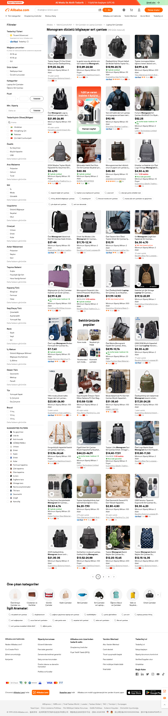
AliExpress (46, 704)
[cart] (132, 10)
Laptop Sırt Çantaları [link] (114, 25)
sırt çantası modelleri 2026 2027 (23, 626)
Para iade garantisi (45, 649)
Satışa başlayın (141, 649)
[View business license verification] (107, 712)
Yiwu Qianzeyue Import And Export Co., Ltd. (147, 75)
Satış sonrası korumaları (47, 659)
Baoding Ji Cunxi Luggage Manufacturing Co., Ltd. (89, 250)
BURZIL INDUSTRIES (85, 181)
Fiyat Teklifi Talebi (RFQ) (80, 652)
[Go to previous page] (93, 576)
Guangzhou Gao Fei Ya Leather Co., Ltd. (118, 77)
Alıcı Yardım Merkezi (111, 644)
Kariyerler (9, 659)
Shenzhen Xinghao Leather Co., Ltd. (118, 126)
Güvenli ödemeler (45, 644)
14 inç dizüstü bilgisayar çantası (62, 199)
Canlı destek (108, 649)
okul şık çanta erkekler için (131, 193)
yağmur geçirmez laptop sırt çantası (65, 615)
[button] (99, 10)
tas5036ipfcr (91, 615)
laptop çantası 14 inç (144, 615)
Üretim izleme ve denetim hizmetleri (48, 665)
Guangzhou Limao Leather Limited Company (60, 413)
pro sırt (127, 615)
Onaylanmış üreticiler (79, 647)
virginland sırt (40, 615)
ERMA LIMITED (112, 409)
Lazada (84, 704)
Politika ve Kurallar (45, 672)
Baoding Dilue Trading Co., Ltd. (89, 309)
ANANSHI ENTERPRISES (116, 179)
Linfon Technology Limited (146, 131)
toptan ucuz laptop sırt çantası (88, 193)
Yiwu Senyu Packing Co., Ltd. (88, 413)
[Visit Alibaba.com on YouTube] (158, 674)
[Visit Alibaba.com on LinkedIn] (142, 674)
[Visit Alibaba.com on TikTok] (163, 674)
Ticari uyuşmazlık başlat (112, 654)
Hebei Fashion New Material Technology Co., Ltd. (118, 361)
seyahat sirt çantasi (81, 620)
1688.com (57, 704)
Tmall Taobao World (71, 704)
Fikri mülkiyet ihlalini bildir (113, 664)
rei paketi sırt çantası (19, 615)
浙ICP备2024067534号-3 (151, 712)
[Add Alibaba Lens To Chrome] (40, 692)
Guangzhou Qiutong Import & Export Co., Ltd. (60, 78)
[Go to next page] (114, 576)
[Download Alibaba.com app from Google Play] (154, 692)
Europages (122, 704)
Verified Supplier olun (144, 659)
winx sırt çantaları (102, 620)
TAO (104, 704)
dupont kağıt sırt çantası (60, 193)
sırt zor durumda (80, 204)
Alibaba (50, 25)
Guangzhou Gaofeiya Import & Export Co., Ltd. (89, 75)
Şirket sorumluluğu (13, 654)
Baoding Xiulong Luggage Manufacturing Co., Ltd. (147, 360)
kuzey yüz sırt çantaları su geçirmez (138, 199)
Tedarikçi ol (140, 644)
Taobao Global (95, 704)
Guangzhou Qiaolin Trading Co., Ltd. (147, 184)
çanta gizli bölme (110, 615)
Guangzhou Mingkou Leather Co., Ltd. (60, 250)
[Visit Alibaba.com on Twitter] (147, 674)
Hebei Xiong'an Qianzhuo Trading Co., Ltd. (60, 359)
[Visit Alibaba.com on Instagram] (152, 674)
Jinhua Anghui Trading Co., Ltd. (60, 181)
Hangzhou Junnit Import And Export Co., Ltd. (60, 130)
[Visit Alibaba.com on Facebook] (137, 674)
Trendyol (112, 704)
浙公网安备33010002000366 (127, 712)
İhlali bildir (107, 669)
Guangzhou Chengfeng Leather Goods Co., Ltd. (147, 304)
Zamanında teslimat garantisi (49, 654)
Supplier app (65, 692)
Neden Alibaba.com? (13, 644)
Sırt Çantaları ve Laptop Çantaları (89, 25)
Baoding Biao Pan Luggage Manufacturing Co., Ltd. (147, 256)
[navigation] (25, 301)
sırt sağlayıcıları (17, 620)
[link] (164, 691)
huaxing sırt (86, 199)
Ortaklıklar (139, 664)
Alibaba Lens (19, 692)
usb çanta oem (60, 620)
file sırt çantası (122, 620)
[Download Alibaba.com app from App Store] (134, 692)
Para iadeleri (108, 659)
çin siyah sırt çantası (58, 204)
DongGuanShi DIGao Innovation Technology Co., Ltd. (60, 308)
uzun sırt (110, 193)
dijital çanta (47, 626)
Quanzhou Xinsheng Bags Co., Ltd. (118, 308)
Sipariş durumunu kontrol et (146, 654)
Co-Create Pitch (12, 649)
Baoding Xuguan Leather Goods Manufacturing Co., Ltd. (118, 250)
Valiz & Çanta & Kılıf (64, 25)
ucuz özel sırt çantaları (38, 620)
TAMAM (36, 99)
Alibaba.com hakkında (14, 639)
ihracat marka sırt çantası (108, 199)
